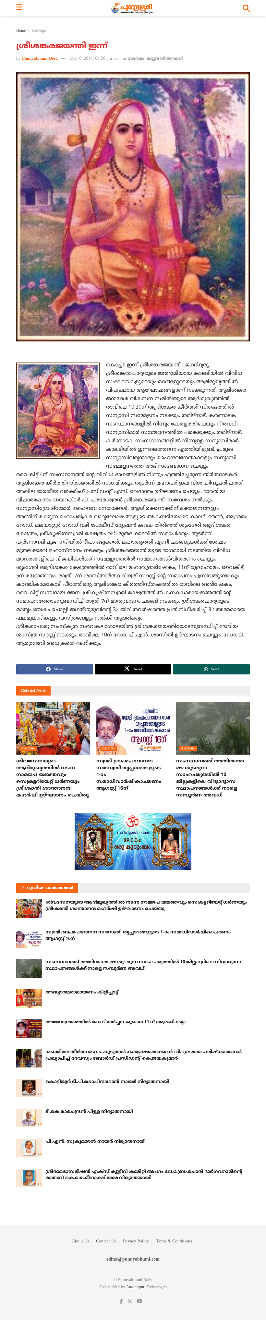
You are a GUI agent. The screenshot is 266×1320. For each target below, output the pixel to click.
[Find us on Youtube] (139, 1302)
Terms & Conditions (174, 1241)
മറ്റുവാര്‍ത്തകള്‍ (165, 58)
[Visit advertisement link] (133, 841)
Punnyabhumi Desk (40, 58)
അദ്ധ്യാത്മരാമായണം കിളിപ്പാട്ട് (81, 992)
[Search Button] (246, 8)
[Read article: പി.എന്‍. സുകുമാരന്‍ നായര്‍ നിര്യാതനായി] (29, 1148)
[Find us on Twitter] (129, 1302)
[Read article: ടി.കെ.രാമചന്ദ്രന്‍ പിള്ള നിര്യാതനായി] (29, 1118)
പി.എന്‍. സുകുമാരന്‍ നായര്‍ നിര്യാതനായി (95, 1141)
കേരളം (39, 31)
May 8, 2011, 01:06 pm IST (94, 58)
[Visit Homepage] (132, 8)
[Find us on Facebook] (121, 1302)
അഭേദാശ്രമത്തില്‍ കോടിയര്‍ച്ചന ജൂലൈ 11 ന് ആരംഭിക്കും (115, 1022)
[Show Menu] (19, 8)
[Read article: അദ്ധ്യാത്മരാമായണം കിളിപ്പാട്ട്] (29, 998)
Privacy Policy (136, 1241)
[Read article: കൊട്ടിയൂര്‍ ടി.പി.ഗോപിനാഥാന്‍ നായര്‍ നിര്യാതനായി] (29, 1088)
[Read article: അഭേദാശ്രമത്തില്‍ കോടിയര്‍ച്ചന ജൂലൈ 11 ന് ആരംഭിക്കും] (29, 1028)
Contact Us (106, 1241)
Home (21, 31)
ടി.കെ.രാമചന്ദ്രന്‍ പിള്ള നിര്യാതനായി (89, 1112)
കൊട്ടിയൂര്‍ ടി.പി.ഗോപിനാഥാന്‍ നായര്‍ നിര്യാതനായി (107, 1082)
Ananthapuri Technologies (146, 1287)
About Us (80, 1241)
